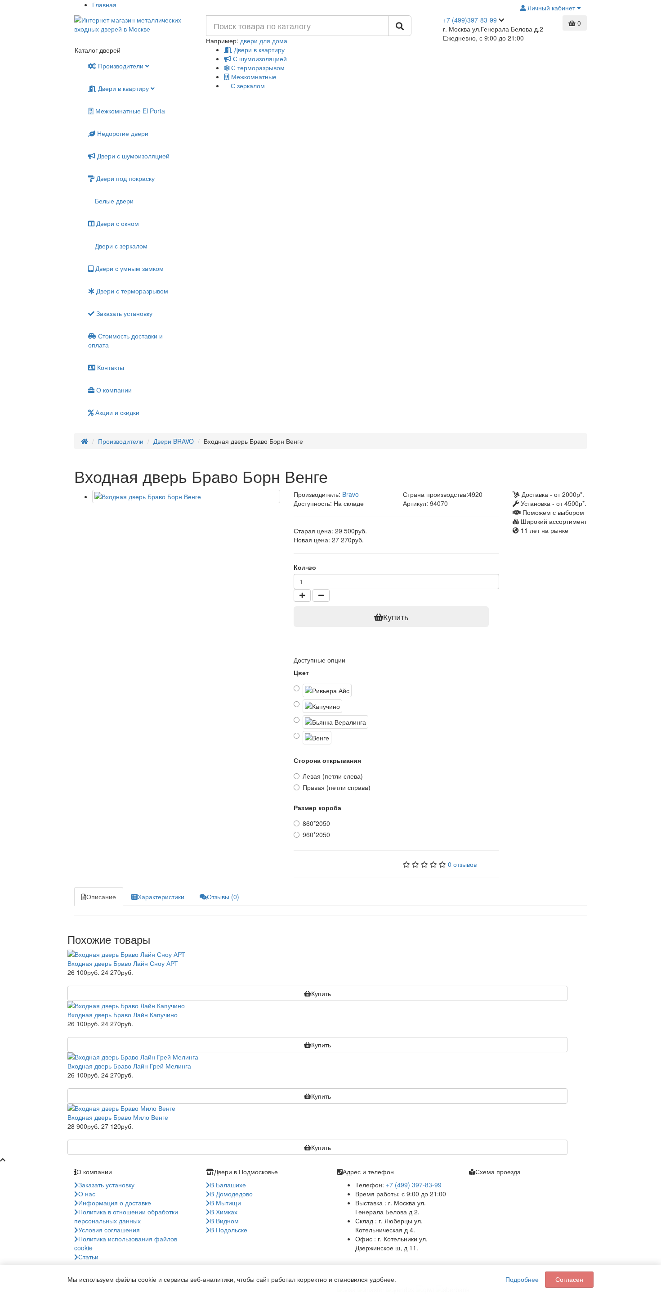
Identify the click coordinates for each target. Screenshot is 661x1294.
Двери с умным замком (129, 268)
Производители (120, 65)
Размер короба (317, 807)
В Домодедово (231, 1193)
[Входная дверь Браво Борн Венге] (186, 496)
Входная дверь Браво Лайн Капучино (122, 1014)
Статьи (88, 1256)
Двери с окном (116, 223)
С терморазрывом (257, 67)
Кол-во (305, 567)
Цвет (301, 672)
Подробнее (522, 1279)
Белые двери (113, 200)
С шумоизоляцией (259, 58)
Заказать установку (123, 313)
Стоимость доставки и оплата (125, 340)
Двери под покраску (124, 178)
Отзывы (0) (223, 896)
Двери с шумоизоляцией (132, 155)
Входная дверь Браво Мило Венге (117, 1117)
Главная (104, 4)
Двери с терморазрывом (131, 290)
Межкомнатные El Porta (129, 110)
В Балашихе (228, 1184)
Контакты (109, 367)
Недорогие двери (121, 133)
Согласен (569, 1279)
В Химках (223, 1211)
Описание (101, 896)
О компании (113, 389)
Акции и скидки (116, 412)
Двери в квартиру (258, 49)
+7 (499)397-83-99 (470, 19)
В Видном (224, 1220)
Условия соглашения (109, 1229)
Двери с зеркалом (120, 245)
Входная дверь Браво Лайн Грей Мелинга (129, 1065)
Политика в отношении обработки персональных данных (126, 1216)
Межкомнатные (253, 76)
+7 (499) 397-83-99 (414, 1184)
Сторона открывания (327, 760)
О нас (86, 1193)
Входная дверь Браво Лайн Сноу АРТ (122, 963)
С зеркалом (247, 85)
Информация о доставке (114, 1202)
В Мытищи (225, 1202)
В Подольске (228, 1229)
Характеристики (161, 896)
